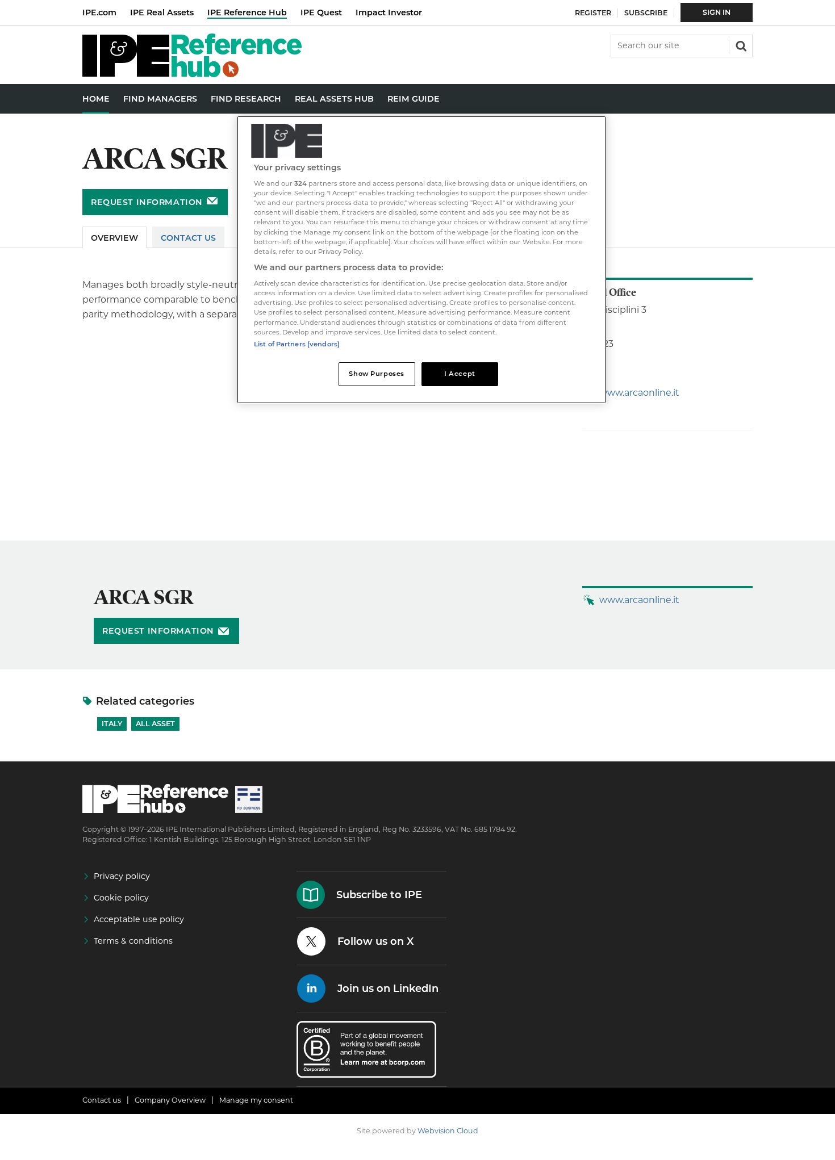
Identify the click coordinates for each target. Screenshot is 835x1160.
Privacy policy (122, 876)
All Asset (155, 723)
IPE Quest (321, 12)
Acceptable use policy (139, 919)
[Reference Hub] (192, 74)
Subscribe (645, 13)
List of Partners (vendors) (297, 344)
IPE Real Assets (162, 12)
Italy (112, 723)
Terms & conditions (133, 941)
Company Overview (170, 1100)
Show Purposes (376, 374)
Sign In (716, 12)
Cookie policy (121, 898)
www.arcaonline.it (639, 392)
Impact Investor (389, 12)
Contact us (101, 1100)
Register (593, 13)
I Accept (459, 374)
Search (740, 45)
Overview (114, 238)
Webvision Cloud (448, 1131)
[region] (421, 260)
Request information (147, 202)
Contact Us (188, 238)
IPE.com (99, 12)
